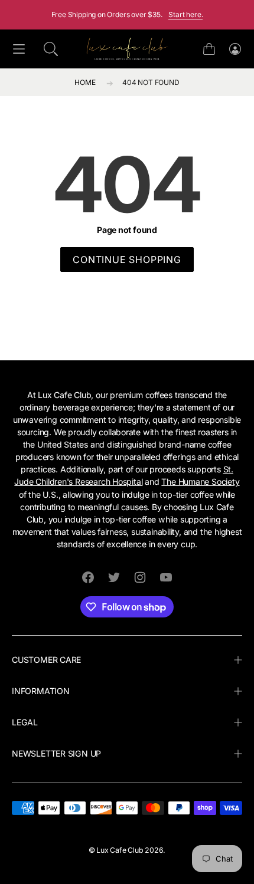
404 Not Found (150, 82)
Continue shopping (127, 259)
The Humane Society (200, 481)
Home (84, 82)
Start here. (185, 14)
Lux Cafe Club (119, 850)
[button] (51, 49)
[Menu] (19, 49)
